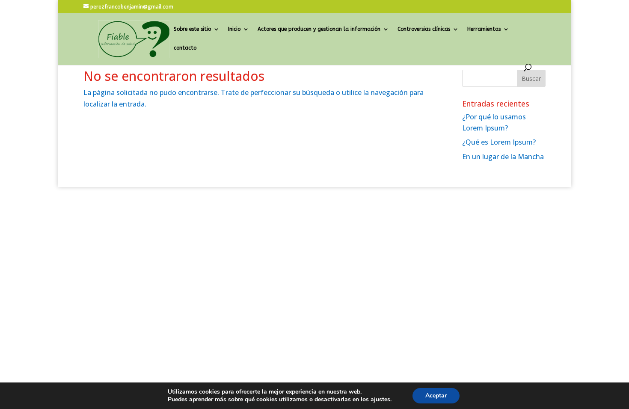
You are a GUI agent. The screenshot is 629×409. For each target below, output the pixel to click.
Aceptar (436, 395)
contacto (185, 48)
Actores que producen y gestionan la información (319, 29)
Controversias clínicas (424, 29)
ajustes (380, 399)
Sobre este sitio (192, 29)
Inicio (234, 29)
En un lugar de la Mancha (503, 156)
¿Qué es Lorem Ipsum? (499, 142)
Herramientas (484, 29)
